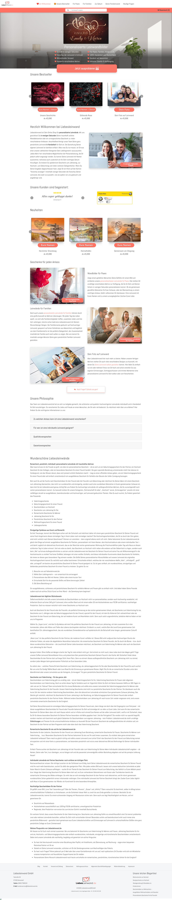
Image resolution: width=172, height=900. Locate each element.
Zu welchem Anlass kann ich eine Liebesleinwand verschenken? (60, 419)
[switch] (108, 202)
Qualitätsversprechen (42, 436)
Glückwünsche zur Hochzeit (141, 877)
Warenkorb (164, 10)
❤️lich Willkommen (44, 4)
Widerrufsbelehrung (119, 866)
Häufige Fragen (128, 4)
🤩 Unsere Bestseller (62, 4)
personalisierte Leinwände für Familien (58, 313)
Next (141, 96)
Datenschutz (69, 866)
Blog (39, 866)
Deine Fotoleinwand (113, 4)
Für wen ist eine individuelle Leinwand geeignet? (54, 427)
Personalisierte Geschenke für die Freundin (145, 895)
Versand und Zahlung (57, 866)
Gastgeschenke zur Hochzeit (141, 880)
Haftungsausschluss (82, 866)
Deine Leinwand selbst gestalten (107, 364)
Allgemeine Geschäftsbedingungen (101, 866)
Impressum (131, 866)
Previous (30, 96)
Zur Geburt (98, 4)
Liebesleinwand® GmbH (89, 888)
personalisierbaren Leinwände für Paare (114, 281)
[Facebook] (160, 3)
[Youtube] (164, 3)
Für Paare (76, 4)
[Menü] (131, 197)
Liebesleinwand (74, 891)
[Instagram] (168, 3)
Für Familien (87, 4)
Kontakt (45, 866)
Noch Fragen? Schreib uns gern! (87, 389)
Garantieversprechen (42, 445)
